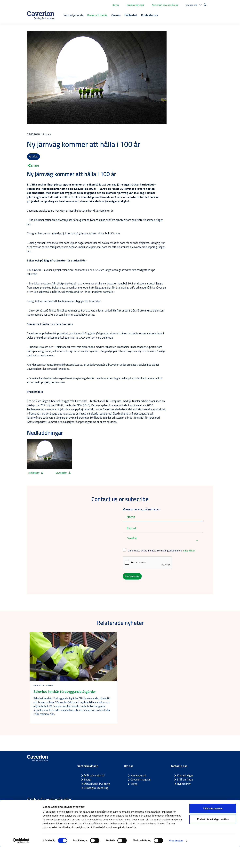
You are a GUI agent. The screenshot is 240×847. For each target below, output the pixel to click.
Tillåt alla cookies (213, 808)
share (35, 165)
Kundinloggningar (135, 5)
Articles (33, 156)
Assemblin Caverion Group (165, 5)
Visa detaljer (176, 840)
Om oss (115, 15)
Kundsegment (138, 775)
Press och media (97, 15)
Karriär (115, 5)
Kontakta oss (149, 15)
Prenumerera (132, 576)
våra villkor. (189, 550)
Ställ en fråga (185, 779)
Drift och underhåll (94, 775)
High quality (34, 473)
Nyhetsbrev (184, 783)
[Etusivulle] (40, 15)
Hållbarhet (130, 15)
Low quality (61, 473)
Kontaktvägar (185, 775)
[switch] (94, 840)
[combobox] (162, 540)
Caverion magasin (140, 779)
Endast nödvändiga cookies (213, 819)
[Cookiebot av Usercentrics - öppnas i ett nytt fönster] (21, 840)
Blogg (133, 783)
